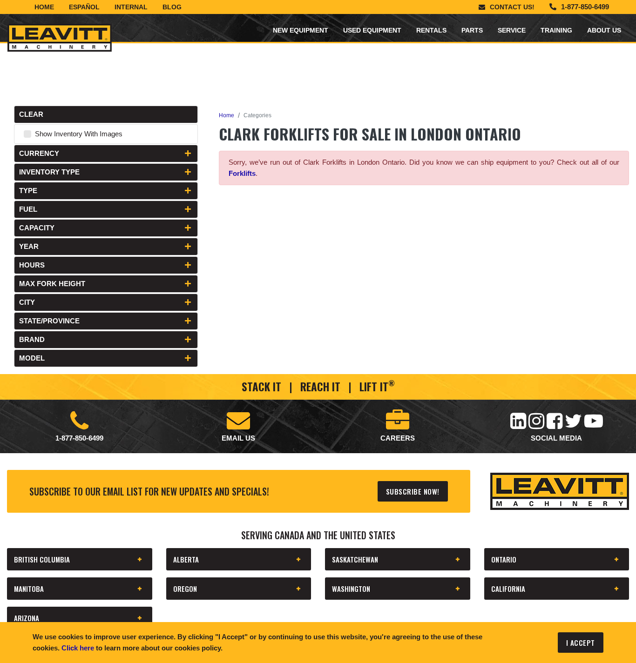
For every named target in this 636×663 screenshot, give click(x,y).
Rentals (431, 30)
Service (512, 30)
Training (556, 30)
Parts (472, 30)
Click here (77, 648)
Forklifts (242, 173)
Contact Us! (512, 7)
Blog (172, 7)
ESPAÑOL (84, 7)
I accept (580, 642)
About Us (604, 30)
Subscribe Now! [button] (413, 491)
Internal (131, 7)
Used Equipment (372, 30)
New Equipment (300, 30)
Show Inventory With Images (78, 134)
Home (44, 7)
